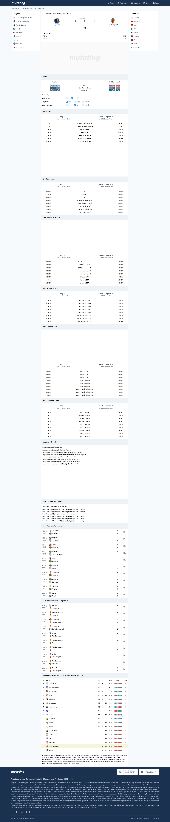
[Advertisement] (84, 58)
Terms (133, 818)
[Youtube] (29, 812)
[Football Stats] (18, 3)
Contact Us (155, 818)
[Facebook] (13, 812)
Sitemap (147, 818)
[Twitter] (18, 812)
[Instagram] (24, 812)
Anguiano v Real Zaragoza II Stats (33, 8)
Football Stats (16, 8)
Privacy (139, 818)
